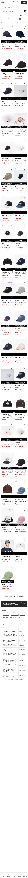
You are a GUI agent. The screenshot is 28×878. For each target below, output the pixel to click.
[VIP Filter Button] (21, 19)
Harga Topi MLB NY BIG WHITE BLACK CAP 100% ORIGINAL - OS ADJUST (10, 636)
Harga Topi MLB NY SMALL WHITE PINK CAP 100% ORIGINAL (10, 645)
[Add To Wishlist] (12, 45)
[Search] (25, 11)
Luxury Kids (5, 617)
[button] (14, 2)
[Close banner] (1, 2)
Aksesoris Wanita (16, 612)
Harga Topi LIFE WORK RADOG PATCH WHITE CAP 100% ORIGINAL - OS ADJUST (9, 660)
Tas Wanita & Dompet (6, 612)
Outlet (19, 617)
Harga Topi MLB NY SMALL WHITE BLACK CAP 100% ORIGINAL (9, 670)
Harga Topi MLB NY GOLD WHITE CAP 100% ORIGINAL (10, 641)
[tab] (7, 15)
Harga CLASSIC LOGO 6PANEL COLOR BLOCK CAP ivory (9, 675)
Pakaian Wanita (14, 615)
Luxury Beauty (13, 617)
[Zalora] (14, 7)
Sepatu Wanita (6, 615)
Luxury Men (22, 615)
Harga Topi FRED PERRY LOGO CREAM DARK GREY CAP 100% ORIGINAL (9, 655)
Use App (24, 2)
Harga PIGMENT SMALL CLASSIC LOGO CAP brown (10, 665)
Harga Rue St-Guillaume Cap (9, 631)
